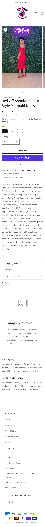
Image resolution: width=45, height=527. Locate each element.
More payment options (22, 164)
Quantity (5, 137)
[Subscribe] (37, 502)
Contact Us (9, 448)
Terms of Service (11, 437)
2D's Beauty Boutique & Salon (19, 522)
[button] (3, 13)
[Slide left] (17, 92)
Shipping (4, 115)
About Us (8, 442)
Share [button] (7, 283)
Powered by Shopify (32, 522)
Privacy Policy (10, 425)
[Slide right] (28, 92)
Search (7, 420)
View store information (13, 177)
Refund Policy (10, 431)
